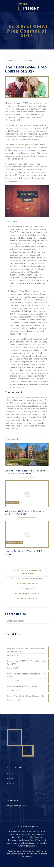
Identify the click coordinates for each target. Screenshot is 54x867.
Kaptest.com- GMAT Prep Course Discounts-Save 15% (27, 662)
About (12, 778)
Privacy (12, 783)
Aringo (26, 588)
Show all (12, 60)
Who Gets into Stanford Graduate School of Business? (26, 675)
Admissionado (26, 583)
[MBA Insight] (27, 5)
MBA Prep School (26, 593)
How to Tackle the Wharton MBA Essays (24, 686)
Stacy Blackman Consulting (26, 578)
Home (11, 774)
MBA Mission (26, 598)
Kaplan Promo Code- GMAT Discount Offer (26, 696)
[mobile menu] (49, 6)
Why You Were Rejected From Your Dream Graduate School (25, 650)
